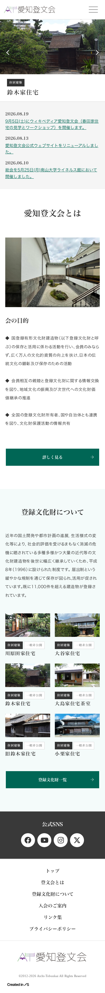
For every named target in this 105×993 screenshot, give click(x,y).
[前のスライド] (8, 52)
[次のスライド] (96, 52)
